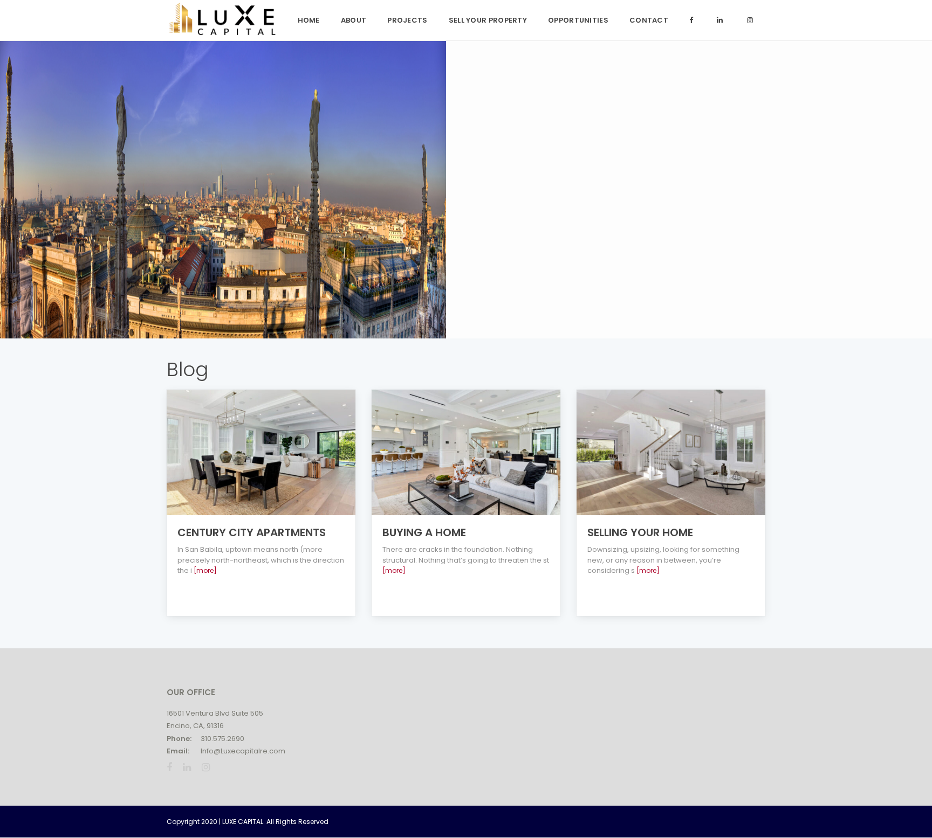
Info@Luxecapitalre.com (243, 751)
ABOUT (354, 20)
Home (309, 20)
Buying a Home (424, 532)
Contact (648, 20)
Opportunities (578, 20)
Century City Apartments (251, 532)
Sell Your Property (488, 20)
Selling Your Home (640, 532)
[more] (205, 570)
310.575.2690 (222, 738)
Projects (407, 20)
